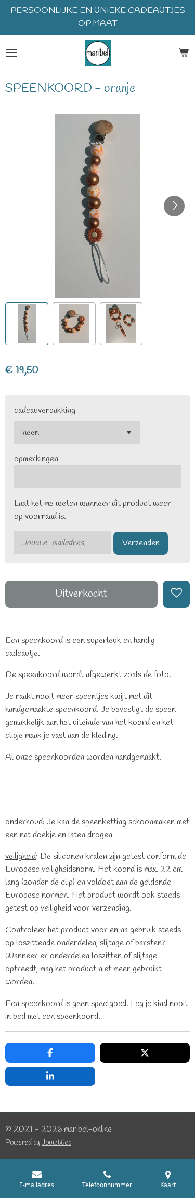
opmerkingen (36, 459)
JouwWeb (56, 1142)
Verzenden (141, 543)
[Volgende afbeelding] (174, 206)
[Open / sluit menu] (11, 53)
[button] (26, 324)
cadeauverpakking (44, 411)
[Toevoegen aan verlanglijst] (176, 594)
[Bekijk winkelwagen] (183, 53)
